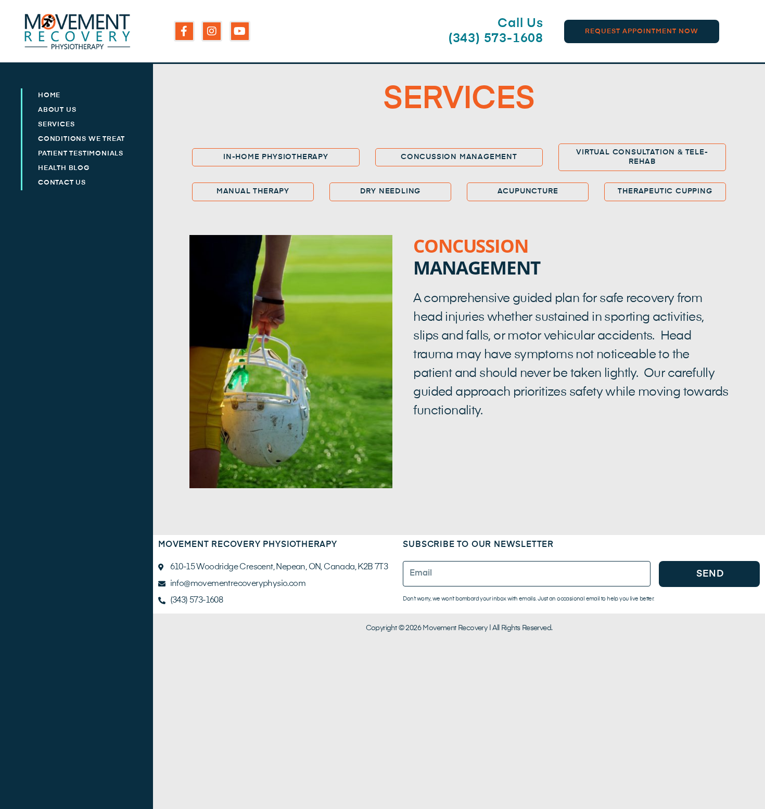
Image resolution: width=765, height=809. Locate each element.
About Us (57, 110)
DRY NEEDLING (390, 191)
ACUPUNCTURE (528, 191)
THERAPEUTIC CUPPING (665, 191)
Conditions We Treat (81, 139)
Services (56, 124)
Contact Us (62, 182)
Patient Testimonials (80, 153)
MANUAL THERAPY (252, 191)
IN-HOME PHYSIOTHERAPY (275, 157)
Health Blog (64, 168)
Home (49, 95)
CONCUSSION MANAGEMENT (459, 157)
